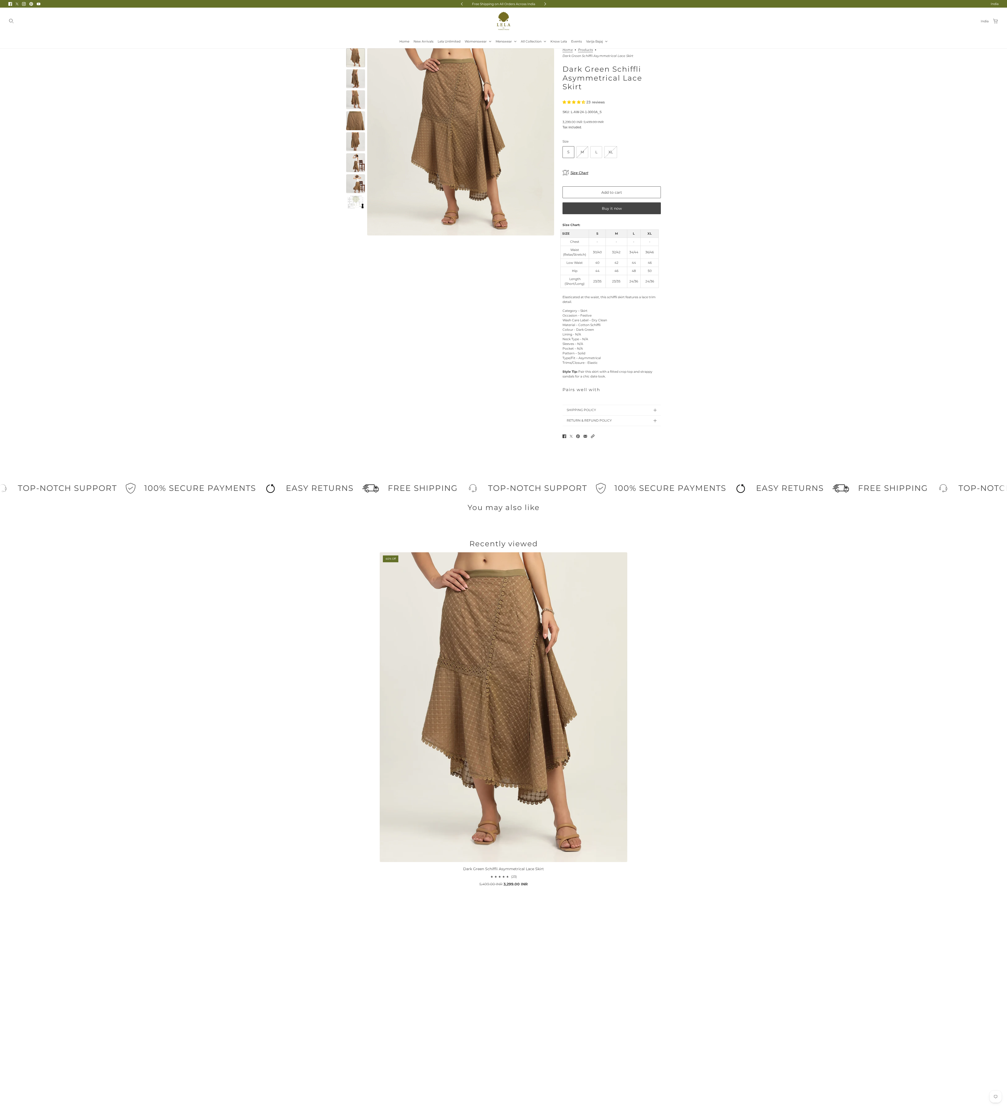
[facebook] (10, 4)
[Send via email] (585, 436)
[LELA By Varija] (504, 21)
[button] (593, 436)
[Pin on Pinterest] (578, 436)
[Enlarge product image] (460, 141)
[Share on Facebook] (564, 436)
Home (568, 50)
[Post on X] (571, 436)
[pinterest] (31, 4)
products (585, 50)
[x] (17, 4)
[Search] (11, 21)
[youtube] (38, 4)
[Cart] (996, 21)
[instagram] (24, 4)
